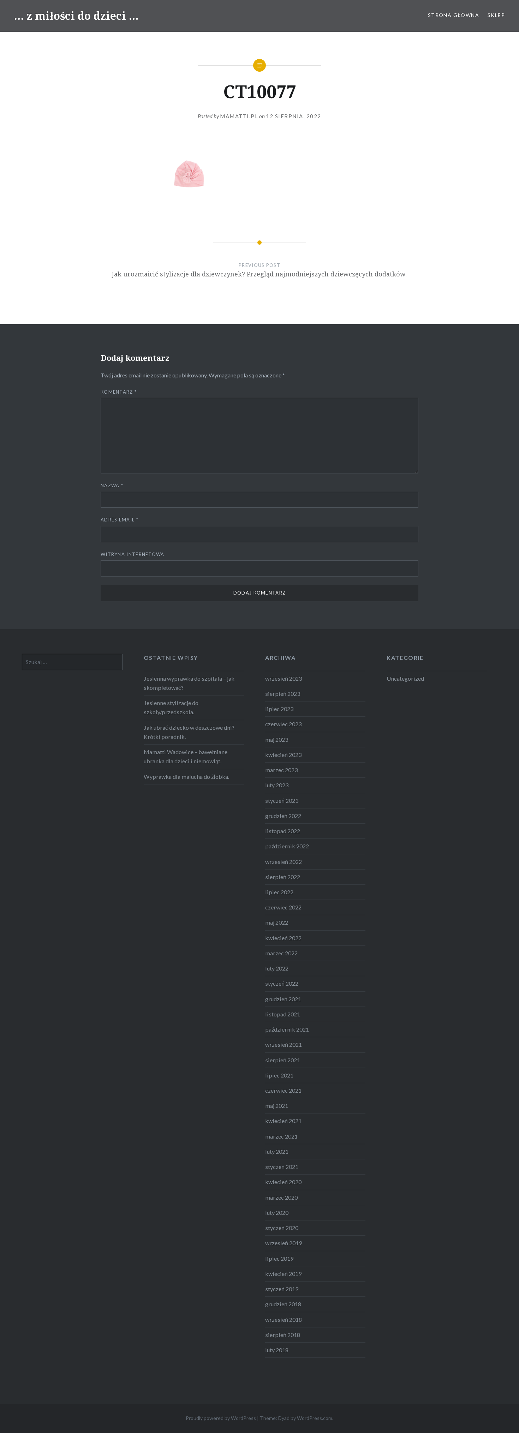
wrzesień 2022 (283, 861)
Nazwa (112, 485)
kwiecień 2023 (283, 754)
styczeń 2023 (281, 800)
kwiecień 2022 (283, 938)
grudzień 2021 (283, 999)
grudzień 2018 (283, 1304)
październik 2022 (287, 846)
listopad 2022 (282, 831)
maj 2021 (276, 1105)
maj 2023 (276, 739)
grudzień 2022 (283, 815)
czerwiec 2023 (283, 724)
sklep (496, 15)
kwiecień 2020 (283, 1181)
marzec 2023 (281, 769)
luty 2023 (276, 785)
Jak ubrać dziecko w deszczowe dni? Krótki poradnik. (189, 732)
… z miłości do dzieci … (76, 15)
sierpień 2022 (282, 876)
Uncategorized (405, 678)
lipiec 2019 (279, 1258)
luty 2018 (276, 1350)
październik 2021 (287, 1029)
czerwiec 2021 (283, 1090)
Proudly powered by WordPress (221, 1418)
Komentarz (119, 392)
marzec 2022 (281, 953)
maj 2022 (276, 922)
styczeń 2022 (281, 983)
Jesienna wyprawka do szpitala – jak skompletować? (189, 683)
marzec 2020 (281, 1197)
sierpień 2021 (282, 1060)
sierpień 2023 (282, 693)
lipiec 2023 (279, 708)
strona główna (453, 15)
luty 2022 (276, 968)
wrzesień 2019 (283, 1243)
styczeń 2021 (281, 1166)
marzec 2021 (281, 1136)
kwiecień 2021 (283, 1120)
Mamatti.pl (239, 116)
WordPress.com (314, 1418)
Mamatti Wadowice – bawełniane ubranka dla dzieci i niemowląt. (185, 756)
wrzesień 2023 (283, 678)
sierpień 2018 (282, 1334)
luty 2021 (276, 1151)
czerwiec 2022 (283, 907)
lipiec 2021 (279, 1075)
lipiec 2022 (279, 892)
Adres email (119, 520)
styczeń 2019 (281, 1288)
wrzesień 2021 (283, 1044)
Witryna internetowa (133, 554)
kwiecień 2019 (283, 1273)
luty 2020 (276, 1212)
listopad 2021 (282, 1014)
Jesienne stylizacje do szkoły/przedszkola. (171, 707)
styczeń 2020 (281, 1227)
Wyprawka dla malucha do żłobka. (186, 776)
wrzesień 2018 (283, 1319)
